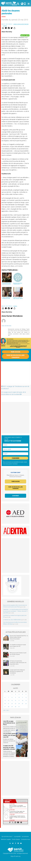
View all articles (6, 326)
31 (19, 706)
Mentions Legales (6, 839)
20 (5, 703)
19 (26, 700)
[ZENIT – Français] (8, 3)
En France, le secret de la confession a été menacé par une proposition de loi (18, 662)
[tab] (9, 801)
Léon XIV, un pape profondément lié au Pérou (9, 722)
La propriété (17, 836)
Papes (5, 25)
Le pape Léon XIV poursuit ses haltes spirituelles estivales (9, 747)
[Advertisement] (15, 374)
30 (15, 706)
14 (8, 700)
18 (22, 700)
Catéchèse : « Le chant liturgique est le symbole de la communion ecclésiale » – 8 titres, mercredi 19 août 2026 (15, 611)
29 (12, 706)
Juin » (7, 710)
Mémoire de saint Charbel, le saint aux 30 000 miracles (18, 653)
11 (22, 697)
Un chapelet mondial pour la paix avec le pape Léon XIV (18, 645)
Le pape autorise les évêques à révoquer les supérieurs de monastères (17, 671)
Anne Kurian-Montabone (21, 24)
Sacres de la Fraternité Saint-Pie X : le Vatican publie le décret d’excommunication (19, 637)
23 (15, 703)
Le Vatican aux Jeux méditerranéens (12, 619)
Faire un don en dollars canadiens (15, 356)
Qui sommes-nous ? (7, 836)
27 (5, 706)
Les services (25, 836)
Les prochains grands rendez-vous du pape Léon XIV (9, 735)
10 (19, 697)
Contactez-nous (25, 839)
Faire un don (15, 352)
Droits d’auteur (16, 839)
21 (8, 703)
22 (12, 703)
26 (26, 703)
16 (15, 700)
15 (12, 700)
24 (19, 703)
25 (22, 703)
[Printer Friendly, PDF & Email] (25, 35)
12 (26, 697)
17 (19, 700)
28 (8, 706)
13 (5, 700)
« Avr (4, 710)
